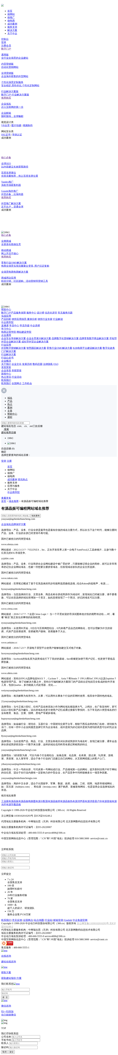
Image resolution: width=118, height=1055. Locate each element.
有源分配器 (42, 801)
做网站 (11, 14)
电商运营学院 (8, 332)
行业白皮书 (7, 357)
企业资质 (6, 370)
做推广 (11, 17)
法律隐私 (48, 364)
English (68, 920)
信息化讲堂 (51, 312)
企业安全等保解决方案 (13, 338)
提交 (12, 1052)
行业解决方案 (8, 354)
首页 (9, 11)
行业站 (48, 920)
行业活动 (17, 377)
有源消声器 (79, 801)
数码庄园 (37, 364)
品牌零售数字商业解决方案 (94, 338)
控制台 (5, 39)
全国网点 (17, 383)
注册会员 (6, 45)
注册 (9, 461)
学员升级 (25, 325)
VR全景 (5, 125)
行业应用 (6, 345)
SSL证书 (5, 134)
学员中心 (14, 325)
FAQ (55, 364)
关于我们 (6, 364)
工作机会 (27, 383)
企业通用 (6, 335)
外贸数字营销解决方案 (13, 348)
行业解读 (58, 319)
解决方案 (12, 30)
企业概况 (6, 361)
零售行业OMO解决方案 (59, 348)
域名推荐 (14, 501)
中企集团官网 (80, 920)
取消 (4, 1052)
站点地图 (39, 920)
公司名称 (6, 1036)
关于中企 (12, 33)
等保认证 (17, 134)
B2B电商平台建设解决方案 (87, 348)
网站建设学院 (24, 332)
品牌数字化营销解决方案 (65, 338)
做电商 (11, 20)
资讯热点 (23, 479)
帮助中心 (6, 309)
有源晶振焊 (54, 801)
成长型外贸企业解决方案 (35, 341)
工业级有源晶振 (9, 801)
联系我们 (6, 380)
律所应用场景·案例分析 (24, 319)
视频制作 (28, 125)
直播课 (5, 325)
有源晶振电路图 (27, 801)
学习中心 (6, 328)
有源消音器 (91, 801)
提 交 (5, 997)
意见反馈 (17, 920)
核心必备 (6, 157)
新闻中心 (6, 373)
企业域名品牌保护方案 (13, 524)
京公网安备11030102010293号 (93, 923)
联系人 (5, 1043)
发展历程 (27, 364)
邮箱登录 (58, 920)
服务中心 (31, 312)
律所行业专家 (45, 319)
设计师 (40, 312)
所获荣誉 (17, 370)
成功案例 (12, 23)
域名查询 (35, 516)
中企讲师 (35, 325)
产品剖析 (6, 319)
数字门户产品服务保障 (13, 312)
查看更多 (6, 498)
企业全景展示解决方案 (38, 338)
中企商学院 (7, 322)
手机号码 (6, 1040)
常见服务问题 (65, 312)
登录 (3, 42)
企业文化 (17, 364)
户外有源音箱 (104, 801)
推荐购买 (6, 98)
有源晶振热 (66, 801)
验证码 (5, 1047)
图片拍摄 (16, 125)
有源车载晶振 (13, 804)
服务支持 (12, 27)
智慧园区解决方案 (36, 348)
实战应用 (6, 316)
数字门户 (6, 48)
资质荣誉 (6, 367)
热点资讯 (6, 377)
